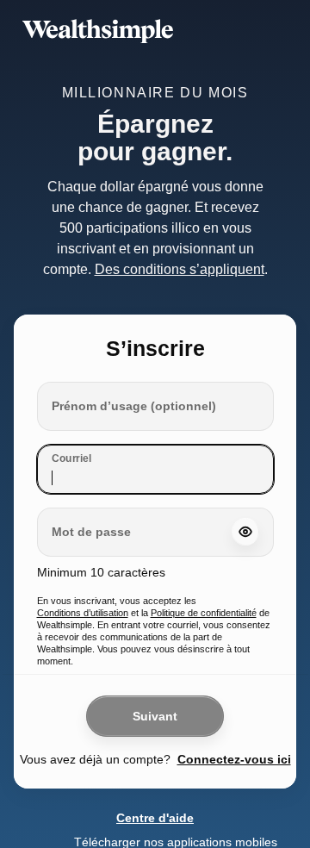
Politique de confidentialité (205, 584)
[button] (242, 504)
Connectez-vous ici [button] (232, 731)
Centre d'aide (155, 789)
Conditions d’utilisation (86, 584)
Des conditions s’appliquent (180, 241)
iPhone (254, 813)
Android (266, 831)
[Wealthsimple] (155, 31)
